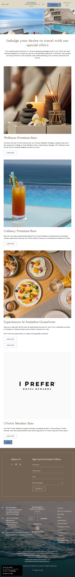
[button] (10, 153)
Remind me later (67, 4)
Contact (60, 508)
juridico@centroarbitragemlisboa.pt (37, 561)
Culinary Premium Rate (20, 231)
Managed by (37, 524)
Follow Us (16, 459)
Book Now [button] (54, 5)
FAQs (59, 517)
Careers (60, 530)
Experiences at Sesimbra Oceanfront (29, 322)
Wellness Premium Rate (20, 138)
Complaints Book (63, 527)
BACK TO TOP (39, 570)
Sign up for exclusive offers (46, 459)
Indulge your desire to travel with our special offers (37, 43)
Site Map (60, 514)
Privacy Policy (62, 523)
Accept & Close (8, 573)
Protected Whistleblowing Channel (62, 540)
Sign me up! (39, 489)
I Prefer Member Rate (19, 423)
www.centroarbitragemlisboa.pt (36, 559)
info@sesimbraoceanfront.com (17, 533)
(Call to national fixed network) (12, 528)
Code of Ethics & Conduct (63, 534)
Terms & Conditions (64, 511)
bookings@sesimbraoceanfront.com (19, 535)
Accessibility (61, 520)
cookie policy (13, 571)
